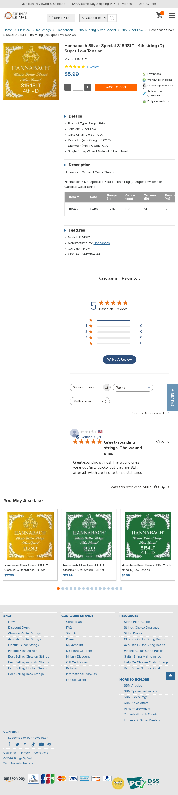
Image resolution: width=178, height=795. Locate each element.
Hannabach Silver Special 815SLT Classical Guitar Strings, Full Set (26, 568)
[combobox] (133, 388)
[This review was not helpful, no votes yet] (163, 487)
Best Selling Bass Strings (26, 674)
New (11, 621)
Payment (72, 639)
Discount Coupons (79, 650)
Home (7, 30)
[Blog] (48, 744)
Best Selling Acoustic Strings (28, 662)
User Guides (148, 4)
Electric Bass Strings (22, 650)
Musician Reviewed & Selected (43, 4)
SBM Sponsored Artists (140, 691)
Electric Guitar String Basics (143, 650)
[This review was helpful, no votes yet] (155, 487)
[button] (172, 397)
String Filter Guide (137, 621)
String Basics (133, 633)
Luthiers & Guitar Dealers (142, 720)
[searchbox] (86, 387)
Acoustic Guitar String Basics (144, 645)
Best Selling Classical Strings (28, 656)
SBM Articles (133, 685)
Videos (127, 4)
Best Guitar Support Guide (143, 668)
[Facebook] (9, 744)
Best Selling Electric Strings (27, 668)
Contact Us (74, 621)
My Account (74, 645)
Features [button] (77, 230)
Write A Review (119, 359)
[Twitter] (17, 744)
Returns (71, 668)
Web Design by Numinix (18, 763)
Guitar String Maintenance (142, 656)
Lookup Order (76, 679)
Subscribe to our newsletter (28, 737)
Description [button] (79, 165)
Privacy (25, 752)
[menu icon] (172, 15)
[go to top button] (170, 676)
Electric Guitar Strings (23, 645)
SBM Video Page (136, 697)
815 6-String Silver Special (97, 30)
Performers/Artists (137, 708)
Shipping (72, 633)
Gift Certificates (77, 662)
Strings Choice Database (141, 627)
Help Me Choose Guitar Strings (146, 662)
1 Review (92, 67)
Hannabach (65, 30)
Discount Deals (19, 627)
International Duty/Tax (81, 674)
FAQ (69, 627)
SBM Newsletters (136, 703)
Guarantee (10, 752)
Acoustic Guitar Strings (24, 639)
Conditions (41, 752)
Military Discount (78, 656)
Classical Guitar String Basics (144, 639)
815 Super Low (132, 30)
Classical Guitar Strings (34, 30)
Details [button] (75, 116)
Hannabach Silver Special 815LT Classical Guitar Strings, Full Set (83, 568)
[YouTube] (41, 744)
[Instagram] (25, 744)
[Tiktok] (33, 744)
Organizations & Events (141, 714)
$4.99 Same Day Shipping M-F (93, 4)
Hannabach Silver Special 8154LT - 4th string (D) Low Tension (146, 568)
